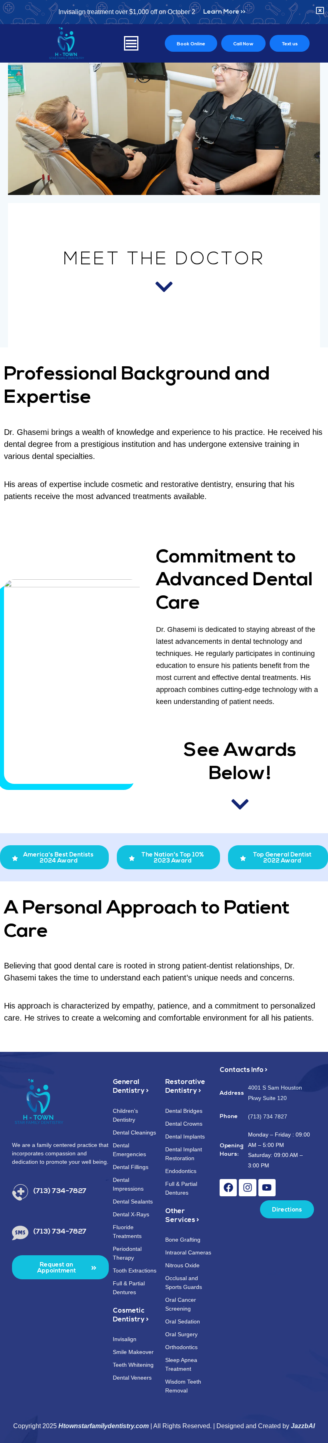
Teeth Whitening (133, 1365)
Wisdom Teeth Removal (183, 1386)
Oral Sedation (182, 1321)
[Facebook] (228, 1187)
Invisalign (124, 1339)
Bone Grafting (182, 1239)
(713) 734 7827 (267, 1116)
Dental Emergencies (129, 1149)
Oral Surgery (181, 1334)
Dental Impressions (128, 1184)
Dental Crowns (183, 1123)
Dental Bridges (183, 1111)
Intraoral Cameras (188, 1252)
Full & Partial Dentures (129, 1287)
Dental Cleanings (134, 1132)
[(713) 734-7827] (20, 1192)
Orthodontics (181, 1347)
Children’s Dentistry (125, 1115)
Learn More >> (224, 12)
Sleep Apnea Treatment (181, 1364)
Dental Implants (185, 1136)
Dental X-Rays (131, 1214)
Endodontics (180, 1171)
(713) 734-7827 (59, 1191)
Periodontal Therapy (127, 1253)
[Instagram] (247, 1187)
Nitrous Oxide (182, 1265)
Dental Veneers (132, 1377)
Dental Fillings (130, 1167)
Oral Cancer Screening (180, 1304)
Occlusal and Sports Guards (183, 1282)
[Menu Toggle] (131, 43)
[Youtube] (267, 1187)
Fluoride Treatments (127, 1231)
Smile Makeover (133, 1352)
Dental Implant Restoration (183, 1153)
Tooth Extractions (134, 1270)
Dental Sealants (133, 1201)
